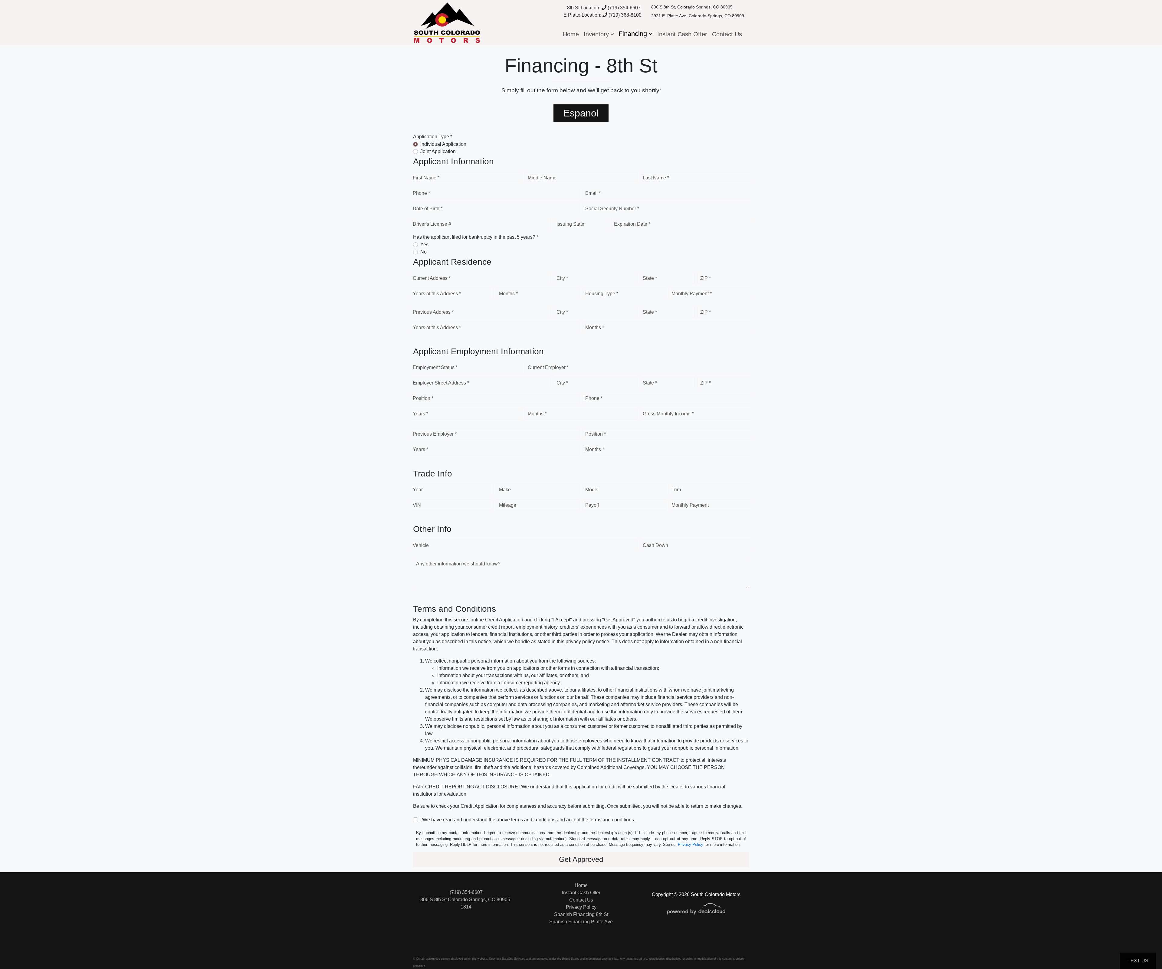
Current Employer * (548, 367)
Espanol (581, 113)
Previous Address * (433, 312)
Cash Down (655, 545)
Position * (423, 398)
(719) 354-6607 (623, 7)
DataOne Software (513, 958)
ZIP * (705, 278)
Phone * (421, 193)
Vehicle (421, 545)
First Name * (426, 177)
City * (562, 278)
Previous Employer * (435, 434)
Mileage (507, 505)
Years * (420, 413)
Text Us (1138, 960)
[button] (598, 34)
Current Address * (432, 278)
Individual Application (443, 144)
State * (650, 278)
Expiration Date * (632, 224)
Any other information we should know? (458, 563)
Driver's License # (432, 224)
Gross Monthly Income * (668, 413)
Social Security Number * (612, 208)
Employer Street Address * (441, 382)
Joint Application (438, 151)
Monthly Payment (690, 505)
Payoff (592, 505)
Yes (424, 244)
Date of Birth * (427, 208)
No (423, 251)
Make (505, 489)
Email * (593, 193)
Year (418, 489)
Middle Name (542, 177)
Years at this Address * (437, 293)
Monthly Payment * (691, 293)
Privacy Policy (690, 844)
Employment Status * (435, 367)
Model (592, 489)
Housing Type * (601, 293)
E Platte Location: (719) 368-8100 (602, 15)
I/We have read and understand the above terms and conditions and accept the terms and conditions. (527, 819)
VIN (417, 505)
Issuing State (570, 224)
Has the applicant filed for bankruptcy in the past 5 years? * (475, 237)
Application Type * (432, 136)
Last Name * (656, 177)
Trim (676, 489)
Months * (508, 293)
